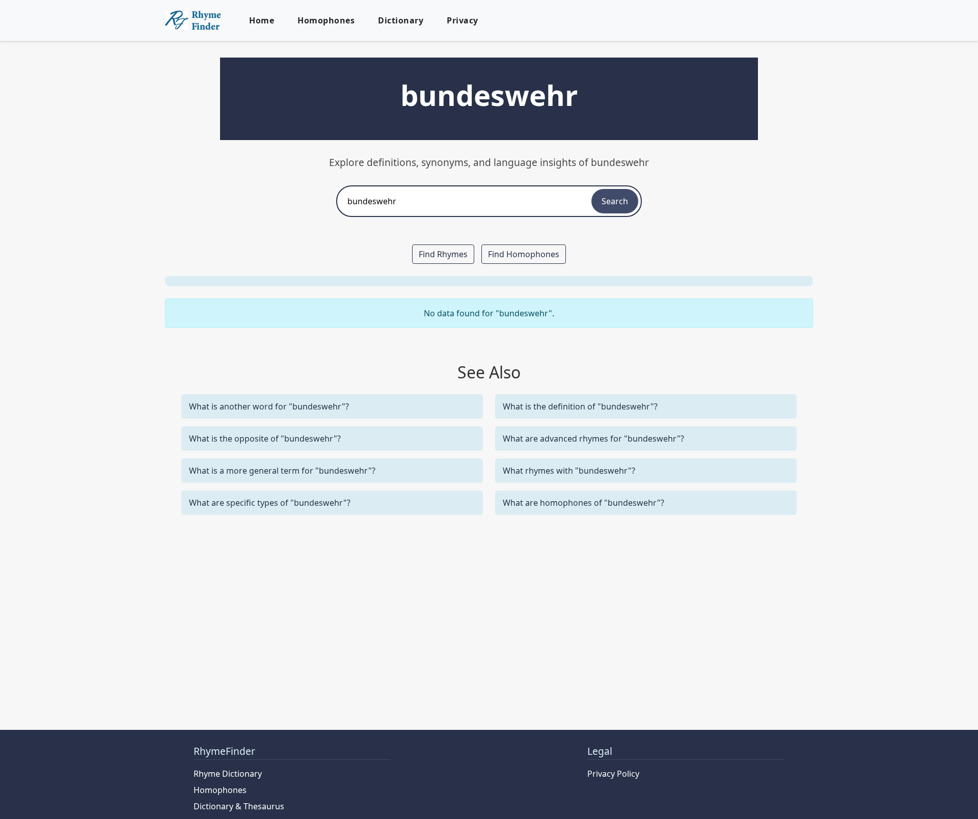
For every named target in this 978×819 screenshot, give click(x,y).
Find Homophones (523, 254)
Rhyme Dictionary (228, 773)
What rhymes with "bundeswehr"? (569, 470)
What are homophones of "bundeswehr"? (583, 502)
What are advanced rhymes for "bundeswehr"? (593, 438)
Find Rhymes (443, 254)
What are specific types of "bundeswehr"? (269, 502)
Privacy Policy (613, 773)
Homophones (326, 20)
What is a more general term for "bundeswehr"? (282, 470)
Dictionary (400, 20)
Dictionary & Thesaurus (239, 806)
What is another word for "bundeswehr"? (269, 406)
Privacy (462, 20)
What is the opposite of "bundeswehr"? (265, 438)
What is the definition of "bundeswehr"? (580, 406)
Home (261, 20)
